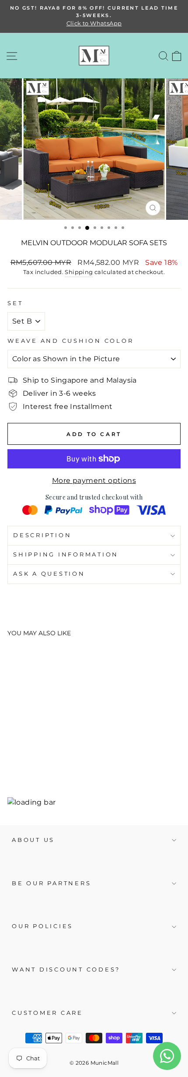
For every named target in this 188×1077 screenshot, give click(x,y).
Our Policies (42, 926)
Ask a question (49, 573)
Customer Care (47, 1013)
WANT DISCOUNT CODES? (66, 969)
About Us (33, 840)
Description (42, 535)
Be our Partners (51, 883)
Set (15, 303)
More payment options (94, 480)
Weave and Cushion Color (70, 341)
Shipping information (65, 554)
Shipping (79, 271)
